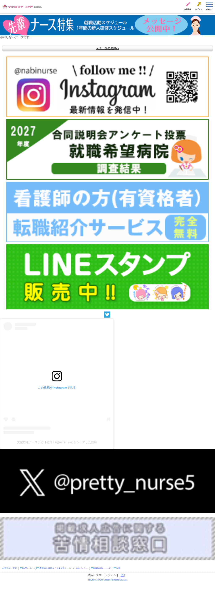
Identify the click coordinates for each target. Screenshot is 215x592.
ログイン (198, 9)
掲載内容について (102, 568)
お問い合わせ (29, 568)
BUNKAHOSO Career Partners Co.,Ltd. (108, 580)
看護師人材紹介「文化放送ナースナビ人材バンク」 (63, 568)
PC (123, 575)
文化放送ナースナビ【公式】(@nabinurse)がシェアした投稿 (57, 442)
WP (118, 568)
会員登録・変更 (9, 568)
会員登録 (187, 9)
